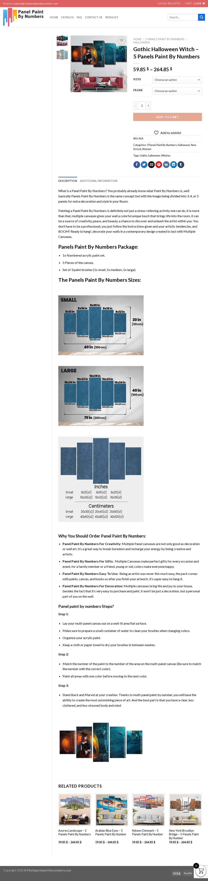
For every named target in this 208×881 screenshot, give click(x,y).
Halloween (141, 42)
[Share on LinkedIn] (173, 164)
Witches (165, 155)
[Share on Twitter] (144, 164)
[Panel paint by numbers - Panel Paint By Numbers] (23, 17)
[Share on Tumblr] (181, 164)
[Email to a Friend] (151, 164)
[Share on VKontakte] (166, 164)
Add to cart (167, 117)
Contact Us (94, 17)
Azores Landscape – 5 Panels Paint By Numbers (74, 832)
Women (146, 149)
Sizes (137, 79)
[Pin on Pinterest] (158, 164)
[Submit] (201, 17)
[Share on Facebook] (136, 164)
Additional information (99, 180)
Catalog (67, 17)
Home (54, 17)
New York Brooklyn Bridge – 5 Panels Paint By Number (184, 834)
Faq (79, 17)
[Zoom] (76, 87)
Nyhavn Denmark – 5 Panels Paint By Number (147, 832)
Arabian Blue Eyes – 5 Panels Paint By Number (110, 832)
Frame (138, 90)
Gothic (143, 155)
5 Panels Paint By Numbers (164, 39)
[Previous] (76, 64)
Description (67, 180)
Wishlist (111, 17)
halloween (154, 155)
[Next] (121, 64)
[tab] (67, 181)
